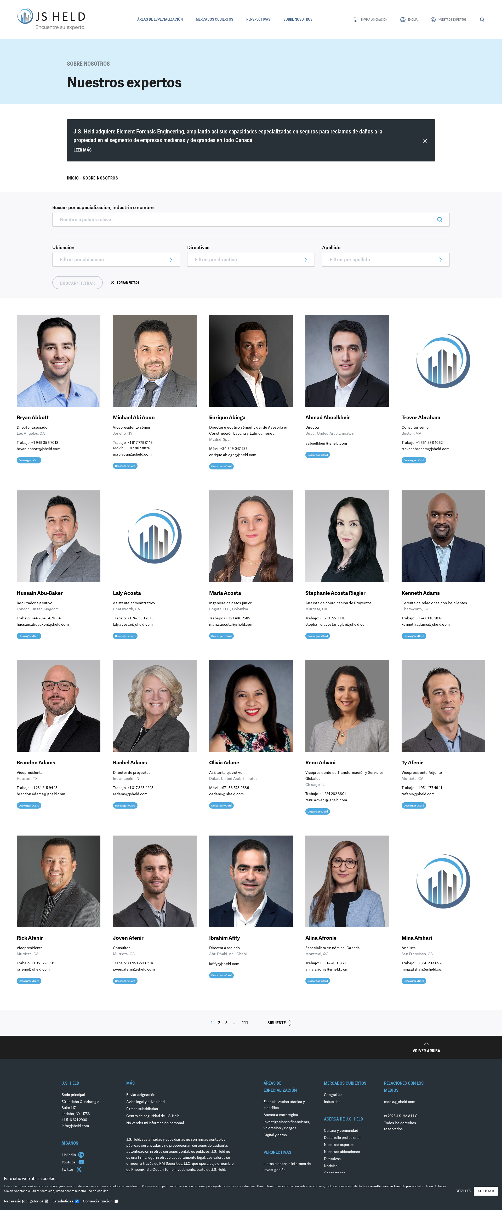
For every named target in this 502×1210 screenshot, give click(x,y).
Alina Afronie (320, 938)
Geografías (333, 1095)
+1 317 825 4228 (140, 788)
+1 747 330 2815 (140, 618)
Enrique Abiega (227, 418)
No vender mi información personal (155, 1123)
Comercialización (97, 1201)
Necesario (23, 1201)
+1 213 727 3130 (332, 618)
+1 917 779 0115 (140, 443)
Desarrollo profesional (342, 1138)
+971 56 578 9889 (234, 788)
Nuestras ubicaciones (342, 1152)
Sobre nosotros (100, 178)
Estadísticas (63, 1201)
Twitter (68, 1170)
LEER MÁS (82, 150)
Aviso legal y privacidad (145, 1102)
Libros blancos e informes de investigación (287, 1167)
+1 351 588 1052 (429, 443)
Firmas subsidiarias (142, 1109)
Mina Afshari (417, 938)
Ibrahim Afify (224, 938)
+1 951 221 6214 (140, 963)
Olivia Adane (224, 763)
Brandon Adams (36, 763)
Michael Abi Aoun (134, 418)
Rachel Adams (130, 763)
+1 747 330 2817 (429, 618)
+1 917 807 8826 (137, 448)
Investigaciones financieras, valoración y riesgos (287, 1125)
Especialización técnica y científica (284, 1105)
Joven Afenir (128, 938)
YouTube (69, 1162)
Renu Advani (320, 763)
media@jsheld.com (399, 1102)
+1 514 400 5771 (333, 963)
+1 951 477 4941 (429, 788)
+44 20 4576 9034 (46, 618)
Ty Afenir (412, 763)
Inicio (73, 178)
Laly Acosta (127, 593)
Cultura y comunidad (341, 1131)
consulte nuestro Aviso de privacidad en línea (400, 1186)
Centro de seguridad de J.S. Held (153, 1116)
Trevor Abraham (421, 418)
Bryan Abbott (33, 418)
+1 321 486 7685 (237, 618)
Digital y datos (275, 1135)
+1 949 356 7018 (44, 443)
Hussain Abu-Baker (40, 593)
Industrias (332, 1102)
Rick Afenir (30, 938)
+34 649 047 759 (234, 449)
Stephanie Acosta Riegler (335, 593)
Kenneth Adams (421, 593)
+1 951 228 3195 (44, 963)
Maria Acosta (225, 593)
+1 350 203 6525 (429, 963)
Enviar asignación (140, 1095)
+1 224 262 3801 (333, 794)
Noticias (331, 1166)
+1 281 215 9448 (44, 788)
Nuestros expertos (339, 1145)
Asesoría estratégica (281, 1115)
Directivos (332, 1159)
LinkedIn (69, 1155)
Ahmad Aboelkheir (327, 418)
